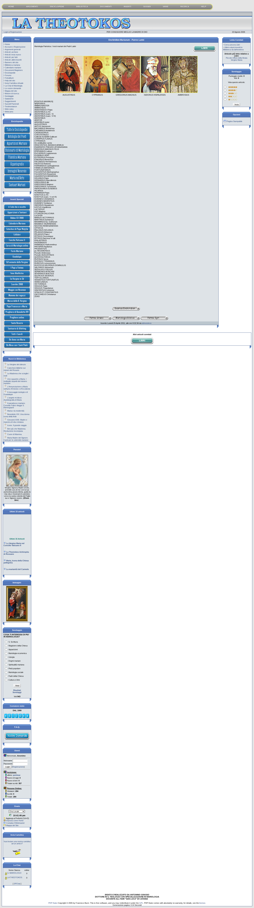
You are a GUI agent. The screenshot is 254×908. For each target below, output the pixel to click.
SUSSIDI (147, 7)
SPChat (17, 884)
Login (6, 32)
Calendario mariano (13, 68)
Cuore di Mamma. (14, 434)
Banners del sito (11, 62)
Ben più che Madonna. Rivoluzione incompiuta (15, 430)
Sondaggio (9, 96)
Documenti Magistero (14, 70)
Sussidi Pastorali (12, 104)
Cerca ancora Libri (232, 45)
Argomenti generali (12, 49)
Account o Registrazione (15, 47)
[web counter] (16, 718)
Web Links (9, 109)
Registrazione (16, 32)
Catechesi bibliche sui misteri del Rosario (14, 369)
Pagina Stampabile (234, 121)
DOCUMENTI (106, 7)
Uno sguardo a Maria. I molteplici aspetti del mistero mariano (15, 381)
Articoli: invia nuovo (13, 55)
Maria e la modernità (15, 411)
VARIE (165, 7)
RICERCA (184, 7)
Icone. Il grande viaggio (17, 425)
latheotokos (147, 323)
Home (7, 44)
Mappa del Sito (12, 825)
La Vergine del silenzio (16, 364)
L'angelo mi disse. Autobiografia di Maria (13, 399)
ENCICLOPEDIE (57, 7)
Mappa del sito (11, 91)
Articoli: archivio (11, 52)
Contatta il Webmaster (15, 823)
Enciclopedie (10, 73)
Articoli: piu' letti (11, 57)
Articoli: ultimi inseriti (13, 60)
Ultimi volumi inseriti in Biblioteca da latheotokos (233, 48)
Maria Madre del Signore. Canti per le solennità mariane (16, 439)
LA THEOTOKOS (14, 877)
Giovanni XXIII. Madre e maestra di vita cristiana (15, 421)
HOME (11, 7)
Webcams (9, 112)
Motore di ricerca (12, 93)
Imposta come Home (14, 821)
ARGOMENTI (32, 7)
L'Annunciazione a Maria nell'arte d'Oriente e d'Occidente (17, 388)
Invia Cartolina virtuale (14, 83)
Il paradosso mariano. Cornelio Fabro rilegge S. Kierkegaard (14, 405)
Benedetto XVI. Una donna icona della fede (16, 415)
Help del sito (10, 80)
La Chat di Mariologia (13, 86)
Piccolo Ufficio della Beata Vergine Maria (236, 59)
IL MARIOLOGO (14, 873)
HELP (203, 7)
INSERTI (127, 7)
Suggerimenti (10, 101)
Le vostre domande (13, 88)
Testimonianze (11, 106)
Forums (8, 75)
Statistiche (9, 99)
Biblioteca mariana (12, 65)
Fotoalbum (9, 78)
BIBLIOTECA (82, 7)
